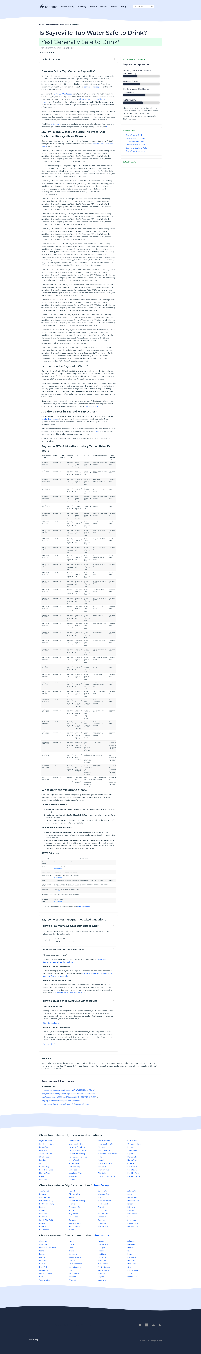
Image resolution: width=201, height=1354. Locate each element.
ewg (97, 431)
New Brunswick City (77, 1154)
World (114, 6)
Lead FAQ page (91, 406)
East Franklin (44, 1160)
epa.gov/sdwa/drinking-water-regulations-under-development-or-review (71, 1094)
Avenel (101, 1160)
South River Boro (46, 1144)
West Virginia (44, 1280)
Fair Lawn (131, 1207)
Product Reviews (98, 6)
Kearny (42, 1207)
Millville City (103, 1214)
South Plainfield (105, 1163)
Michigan (102, 1257)
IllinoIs (71, 1251)
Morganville (132, 1157)
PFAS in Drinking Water (135, 142)
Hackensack (103, 1204)
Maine (129, 1254)
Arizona (101, 1241)
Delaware (131, 1244)
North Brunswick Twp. (78, 1157)
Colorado (72, 1244)
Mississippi (43, 1261)
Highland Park (104, 1150)
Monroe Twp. (44, 1173)
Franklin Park (133, 1173)
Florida (71, 1248)
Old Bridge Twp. (134, 1144)
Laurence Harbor (76, 1144)
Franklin (101, 1207)
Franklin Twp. (103, 1170)
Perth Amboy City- (105, 1144)
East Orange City (46, 1201)
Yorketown (132, 1170)
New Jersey (101, 1185)
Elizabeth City (74, 1194)
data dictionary (83, 907)
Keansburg (132, 1167)
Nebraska (131, 1261)
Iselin (100, 1157)
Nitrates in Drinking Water (136, 145)
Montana (102, 1261)
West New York (104, 1201)
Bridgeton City (75, 1207)
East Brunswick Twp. (77, 1150)
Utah (41, 1277)
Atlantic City (132, 1191)
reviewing (55, 124)
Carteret (131, 1163)
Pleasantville (132, 1223)
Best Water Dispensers (135, 151)
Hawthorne (44, 1230)
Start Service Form (51, 1023)
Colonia (42, 1163)
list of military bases (49, 419)
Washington (132, 1277)
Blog (123, 6)
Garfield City (44, 1210)
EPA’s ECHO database (63, 94)
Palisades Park (75, 1223)
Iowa (129, 1251)
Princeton (73, 1210)
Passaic (72, 1197)
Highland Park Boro (77, 1147)
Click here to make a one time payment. (69, 993)
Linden (42, 1176)
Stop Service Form (51, 1044)
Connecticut (103, 1244)
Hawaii (130, 1248)
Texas (129, 1274)
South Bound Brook (106, 1176)
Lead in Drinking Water (135, 138)
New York (43, 1267)
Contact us (45, 1325)
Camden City (44, 1197)
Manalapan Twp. (75, 1173)
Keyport (130, 1154)
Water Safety (67, 6)
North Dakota (104, 1267)
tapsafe (50, 7)
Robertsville (74, 1163)
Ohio (129, 1267)
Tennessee (102, 1274)
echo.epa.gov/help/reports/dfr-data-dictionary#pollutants (65, 1104)
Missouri (72, 1261)
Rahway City (44, 1167)
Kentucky (73, 1254)
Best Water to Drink (134, 135)
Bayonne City (132, 1197)
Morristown (103, 1227)
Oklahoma (43, 1270)
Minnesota (131, 1257)
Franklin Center (133, 1176)
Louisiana (102, 1254)
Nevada (42, 1264)
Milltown (43, 1150)
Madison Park (74, 1141)
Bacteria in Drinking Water (137, 148)
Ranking (82, 6)
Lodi (129, 1217)
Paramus (43, 1217)
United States (100, 1235)
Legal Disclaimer (83, 1325)
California (43, 1244)
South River (132, 1141)
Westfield (43, 1180)
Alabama (43, 1241)
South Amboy (104, 1141)
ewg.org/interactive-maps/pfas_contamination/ (60, 1101)
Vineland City (103, 1194)
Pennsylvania (103, 1270)
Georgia (101, 1248)
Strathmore (44, 1157)
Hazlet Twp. (132, 1160)
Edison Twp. (44, 1147)
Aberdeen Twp (45, 1154)
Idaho (41, 1251)
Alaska (71, 1241)
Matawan (131, 1147)
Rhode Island (133, 1270)
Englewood (73, 1214)
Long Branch (103, 1210)
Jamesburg (103, 1167)
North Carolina (75, 1267)
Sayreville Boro (45, 1141)
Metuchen (102, 1147)
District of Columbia (47, 1248)
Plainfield (102, 1173)
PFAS (108, 127)
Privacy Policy (63, 1325)
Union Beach (74, 1160)
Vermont (72, 1277)
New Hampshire (75, 1264)
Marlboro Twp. (75, 1167)
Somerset (73, 1170)
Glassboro (102, 1223)
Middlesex (73, 1176)
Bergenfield (132, 1214)
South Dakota (74, 1274)
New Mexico (132, 1264)
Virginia (101, 1277)
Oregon (72, 1270)
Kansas (42, 1254)
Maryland (43, 1257)
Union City (102, 1197)
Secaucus (131, 1220)
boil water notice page (93, 87)
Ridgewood (73, 1217)
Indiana (101, 1251)
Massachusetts (75, 1257)
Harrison (42, 1227)
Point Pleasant (133, 1227)
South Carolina (45, 1274)
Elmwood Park (75, 1227)
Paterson (43, 1194)
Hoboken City (133, 1201)
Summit (101, 1220)
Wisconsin (73, 1280)
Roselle (72, 1180)
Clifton (130, 1194)
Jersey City (102, 1191)
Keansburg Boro (46, 1170)
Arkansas (131, 1241)
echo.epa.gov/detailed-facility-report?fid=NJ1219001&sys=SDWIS (67, 1090)
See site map (33, 1340)
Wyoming (102, 1280)
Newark (72, 1191)
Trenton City (44, 1191)
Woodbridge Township (107, 1154)
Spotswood (132, 1150)
